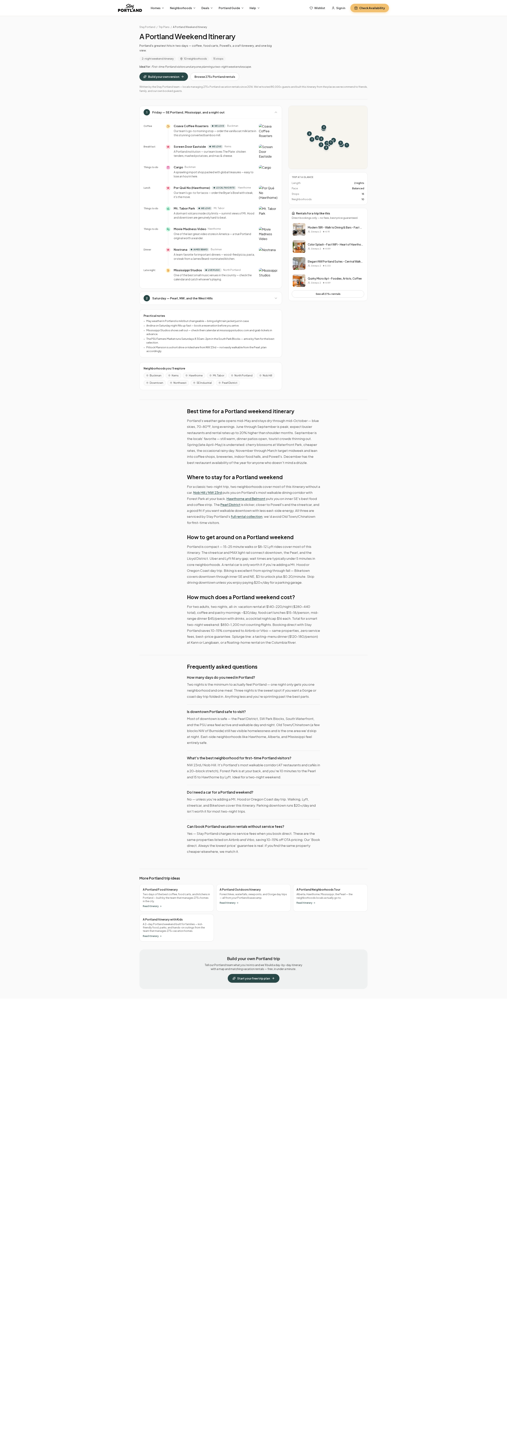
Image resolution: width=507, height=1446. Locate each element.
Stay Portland (147, 27)
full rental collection (246, 516)
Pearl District (229, 382)
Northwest (179, 382)
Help (253, 8)
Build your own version (163, 76)
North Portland (243, 375)
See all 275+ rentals (328, 293)
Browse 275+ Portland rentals (214, 76)
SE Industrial (204, 382)
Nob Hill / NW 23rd (207, 492)
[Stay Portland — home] (130, 8)
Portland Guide (229, 8)
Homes (155, 8)
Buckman (155, 375)
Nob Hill (267, 375)
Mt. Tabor (218, 375)
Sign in (340, 8)
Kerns (175, 375)
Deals (205, 8)
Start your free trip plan (253, 978)
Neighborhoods (181, 8)
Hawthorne (196, 375)
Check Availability (372, 8)
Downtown (156, 382)
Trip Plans (164, 27)
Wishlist (319, 8)
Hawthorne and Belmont (246, 499)
